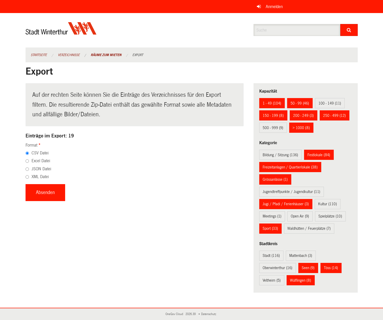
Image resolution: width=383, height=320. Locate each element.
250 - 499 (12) (334, 115)
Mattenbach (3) (300, 255)
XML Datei (40, 176)
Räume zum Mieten (106, 55)
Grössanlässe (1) (275, 179)
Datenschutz (209, 314)
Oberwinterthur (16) (277, 268)
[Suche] (349, 30)
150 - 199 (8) (273, 115)
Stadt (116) (271, 255)
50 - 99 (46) (300, 103)
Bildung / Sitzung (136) (280, 155)
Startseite (39, 55)
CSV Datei (40, 153)
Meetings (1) (272, 216)
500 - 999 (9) (273, 128)
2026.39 (191, 314)
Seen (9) (308, 268)
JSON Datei (41, 169)
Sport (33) (270, 228)
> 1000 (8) (301, 128)
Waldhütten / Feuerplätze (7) (309, 228)
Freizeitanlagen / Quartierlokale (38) (290, 167)
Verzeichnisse (69, 55)
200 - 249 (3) (303, 115)
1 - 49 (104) (272, 103)
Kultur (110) (327, 204)
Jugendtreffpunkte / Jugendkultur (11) (291, 192)
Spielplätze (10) (330, 216)
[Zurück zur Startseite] (61, 32)
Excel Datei (41, 161)
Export (137, 55)
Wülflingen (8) (300, 280)
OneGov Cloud (175, 314)
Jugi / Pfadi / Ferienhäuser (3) (286, 204)
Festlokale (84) (318, 155)
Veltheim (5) (272, 280)
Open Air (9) (300, 216)
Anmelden (274, 6)
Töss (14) (331, 268)
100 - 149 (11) (329, 103)
